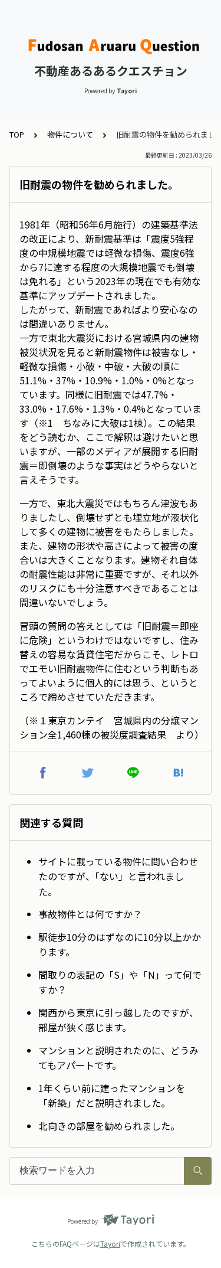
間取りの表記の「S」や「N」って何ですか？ (120, 982)
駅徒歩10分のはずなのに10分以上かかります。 (119, 944)
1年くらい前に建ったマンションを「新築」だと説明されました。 (111, 1095)
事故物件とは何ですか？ (90, 914)
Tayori (110, 1243)
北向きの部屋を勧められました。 (109, 1126)
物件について (70, 134)
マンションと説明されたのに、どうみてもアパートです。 (118, 1058)
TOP (16, 134)
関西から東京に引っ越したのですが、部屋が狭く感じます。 (118, 1020)
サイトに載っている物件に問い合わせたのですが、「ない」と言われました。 (118, 876)
